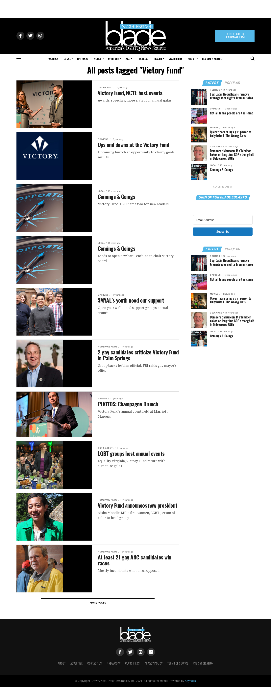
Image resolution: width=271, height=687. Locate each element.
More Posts (98, 602)
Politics (53, 58)
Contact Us (94, 663)
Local (67, 58)
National (82, 58)
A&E (128, 58)
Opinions (113, 58)
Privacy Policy (153, 663)
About (192, 58)
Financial (142, 58)
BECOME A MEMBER (212, 58)
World (98, 58)
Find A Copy (113, 663)
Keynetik (190, 681)
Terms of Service (177, 663)
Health (158, 58)
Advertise (76, 663)
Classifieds (175, 58)
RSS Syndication (203, 663)
